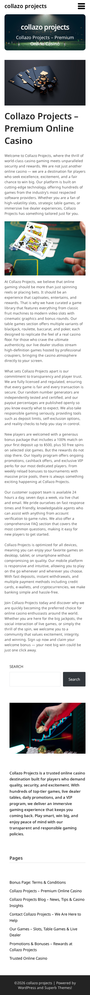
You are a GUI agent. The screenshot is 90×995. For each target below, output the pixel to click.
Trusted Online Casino (28, 958)
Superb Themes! (58, 987)
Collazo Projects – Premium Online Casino (46, 890)
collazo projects (25, 6)
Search (16, 666)
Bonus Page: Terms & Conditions (38, 882)
